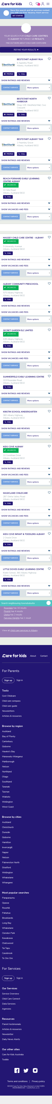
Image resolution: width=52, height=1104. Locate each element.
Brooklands (7, 918)
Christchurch (8, 827)
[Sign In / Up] (42, 4)
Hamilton (6, 842)
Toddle (5, 1059)
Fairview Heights (12, 618)
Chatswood (7, 943)
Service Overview (10, 993)
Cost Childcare (9, 695)
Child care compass (11, 700)
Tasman (5, 791)
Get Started (17, 16)
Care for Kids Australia (13, 1054)
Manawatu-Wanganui (12, 756)
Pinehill (7, 611)
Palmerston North (10, 862)
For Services (11, 968)
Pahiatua (6, 912)
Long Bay (6, 923)
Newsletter (7, 1034)
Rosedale (8, 608)
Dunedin (6, 832)
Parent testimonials (11, 1024)
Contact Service (10, 88)
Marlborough (8, 761)
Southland (7, 781)
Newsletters (8, 711)
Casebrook (7, 953)
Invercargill (7, 847)
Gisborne (6, 746)
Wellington (7, 801)
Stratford (6, 867)
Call (9, 197)
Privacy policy (38, 1081)
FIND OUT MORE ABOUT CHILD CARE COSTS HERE (26, 43)
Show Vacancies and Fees (14, 209)
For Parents (10, 671)
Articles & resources (12, 716)
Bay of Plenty (8, 736)
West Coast (8, 806)
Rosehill (6, 907)
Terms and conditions (17, 1081)
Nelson (5, 766)
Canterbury (7, 741)
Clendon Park (8, 933)
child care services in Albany (23, 630)
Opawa (5, 902)
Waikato (6, 796)
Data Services (9, 1003)
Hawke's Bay (8, 751)
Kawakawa (7, 938)
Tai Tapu (6, 948)
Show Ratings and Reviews (15, 80)
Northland (7, 771)
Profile (9, 74)
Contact (44, 655)
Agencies (6, 1008)
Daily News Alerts (11, 1039)
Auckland (6, 731)
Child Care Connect (11, 998)
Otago (5, 776)
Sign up (8, 680)
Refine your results (25, 49)
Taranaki (6, 786)
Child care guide (9, 705)
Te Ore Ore (7, 958)
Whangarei (7, 882)
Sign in (20, 680)
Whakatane (7, 877)
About (33, 655)
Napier (5, 852)
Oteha (7, 614)
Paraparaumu (8, 897)
